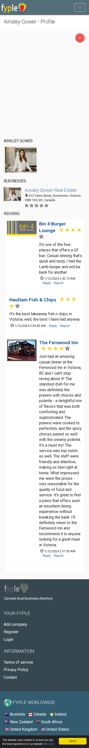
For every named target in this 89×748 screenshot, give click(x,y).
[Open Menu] (79, 7)
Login (8, 639)
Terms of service (18, 662)
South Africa (51, 722)
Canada (39, 714)
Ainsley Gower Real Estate (51, 190)
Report (59, 283)
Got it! (72, 741)
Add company (15, 624)
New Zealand (21, 722)
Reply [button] (47, 283)
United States (57, 729)
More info (49, 744)
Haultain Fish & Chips (32, 300)
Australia (17, 714)
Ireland (59, 714)
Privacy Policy (16, 669)
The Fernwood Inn (58, 342)
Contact (10, 677)
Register (11, 631)
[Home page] (13, 7)
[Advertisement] (44, 91)
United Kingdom (23, 729)
